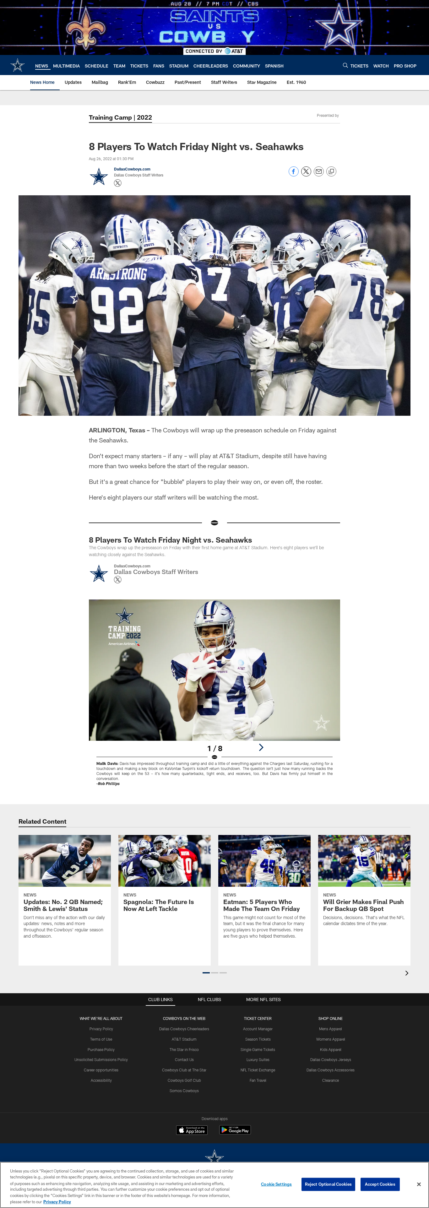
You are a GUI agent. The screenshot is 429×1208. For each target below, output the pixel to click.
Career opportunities (101, 1070)
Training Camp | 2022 (120, 117)
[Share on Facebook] (294, 174)
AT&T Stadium (184, 1039)
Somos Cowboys (184, 1090)
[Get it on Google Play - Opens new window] (235, 1133)
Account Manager (258, 1029)
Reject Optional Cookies (328, 1184)
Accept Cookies (380, 1184)
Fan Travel (258, 1080)
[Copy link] (331, 171)
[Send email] (319, 174)
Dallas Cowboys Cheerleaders (184, 1029)
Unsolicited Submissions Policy (101, 1059)
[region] (214, 1185)
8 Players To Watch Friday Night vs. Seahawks (170, 539)
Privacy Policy (101, 1029)
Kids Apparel (330, 1049)
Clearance (330, 1080)
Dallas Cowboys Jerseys (330, 1059)
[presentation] (407, 974)
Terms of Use (101, 1039)
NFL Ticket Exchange (258, 1070)
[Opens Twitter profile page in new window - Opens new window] (118, 183)
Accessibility (101, 1080)
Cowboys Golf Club (184, 1080)
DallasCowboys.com (132, 169)
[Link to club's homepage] (17, 65)
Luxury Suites (258, 1059)
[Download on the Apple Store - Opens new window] (191, 1130)
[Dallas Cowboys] (214, 1159)
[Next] (261, 747)
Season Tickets (258, 1039)
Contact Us (184, 1059)
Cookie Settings (276, 1184)
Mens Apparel (330, 1029)
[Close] (419, 1184)
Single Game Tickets (258, 1049)
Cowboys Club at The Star (184, 1070)
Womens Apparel (330, 1039)
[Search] (345, 65)
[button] (206, 973)
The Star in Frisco (184, 1049)
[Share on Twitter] (306, 174)
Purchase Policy (101, 1049)
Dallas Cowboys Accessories (331, 1070)
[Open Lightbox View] (214, 696)
